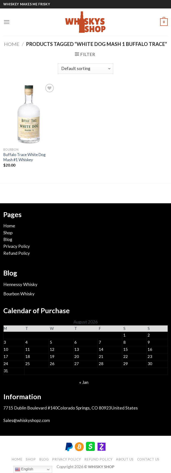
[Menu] (6, 22)
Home (11, 44)
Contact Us (148, 459)
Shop (7, 232)
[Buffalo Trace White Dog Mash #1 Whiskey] (29, 114)
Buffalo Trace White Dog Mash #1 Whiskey (24, 157)
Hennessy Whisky (20, 284)
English (26, 469)
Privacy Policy (16, 246)
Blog (7, 239)
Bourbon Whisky (19, 293)
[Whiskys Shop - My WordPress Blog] (85, 22)
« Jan (83, 382)
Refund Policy (16, 253)
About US (125, 459)
